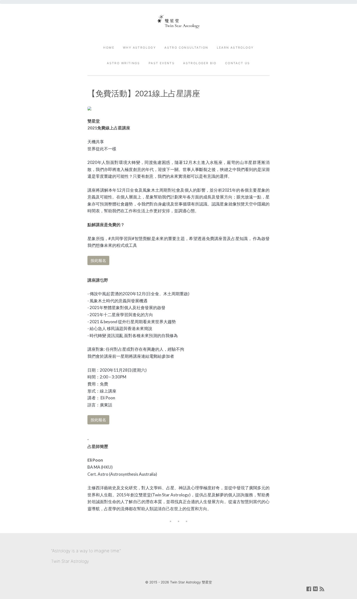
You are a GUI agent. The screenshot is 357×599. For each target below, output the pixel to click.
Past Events (162, 63)
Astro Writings (123, 63)
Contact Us (237, 63)
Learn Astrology (235, 47)
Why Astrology (139, 47)
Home (108, 47)
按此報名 (98, 260)
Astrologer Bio (200, 63)
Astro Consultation (186, 47)
